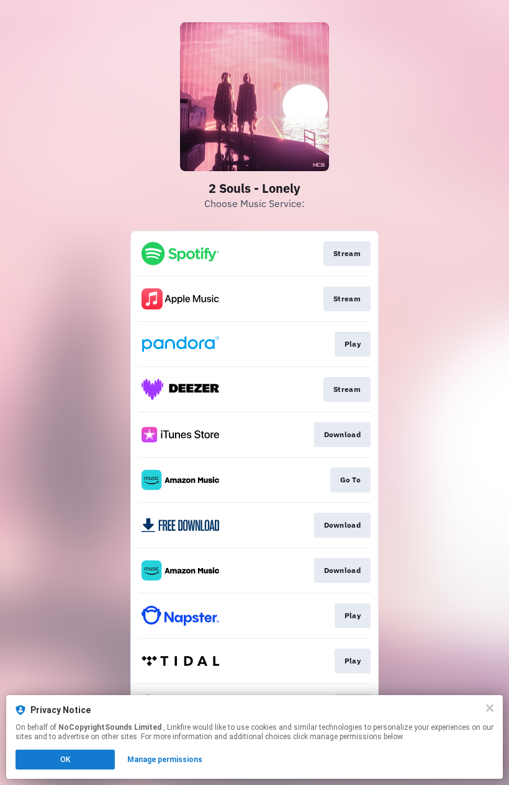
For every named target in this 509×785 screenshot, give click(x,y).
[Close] (490, 708)
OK (65, 759)
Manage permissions (164, 759)
